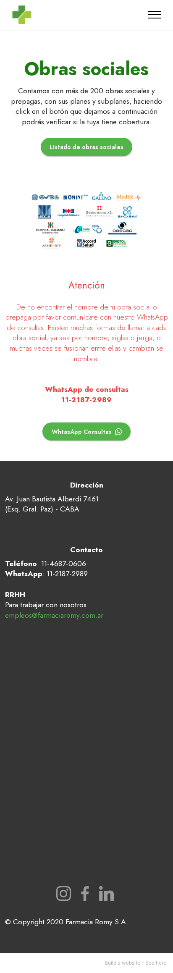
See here (155, 963)
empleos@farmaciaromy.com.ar (54, 615)
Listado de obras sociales (86, 147)
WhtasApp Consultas (82, 431)
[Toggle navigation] (154, 14)
